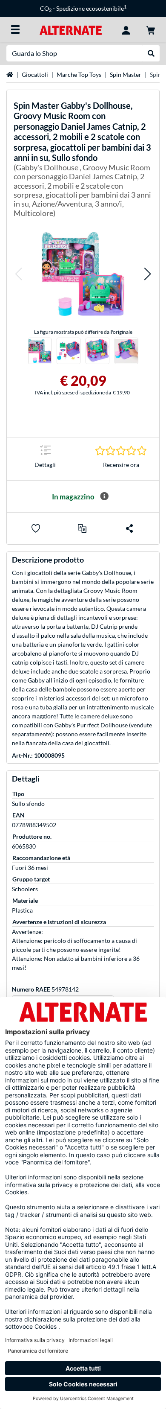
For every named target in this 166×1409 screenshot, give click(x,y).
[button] (18, 273)
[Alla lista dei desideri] (36, 528)
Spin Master (125, 74)
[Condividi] (129, 528)
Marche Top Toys (79, 74)
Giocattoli (35, 74)
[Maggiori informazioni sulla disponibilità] (104, 496)
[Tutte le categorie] (15, 29)
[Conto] (126, 29)
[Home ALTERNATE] (70, 29)
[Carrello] (151, 29)
